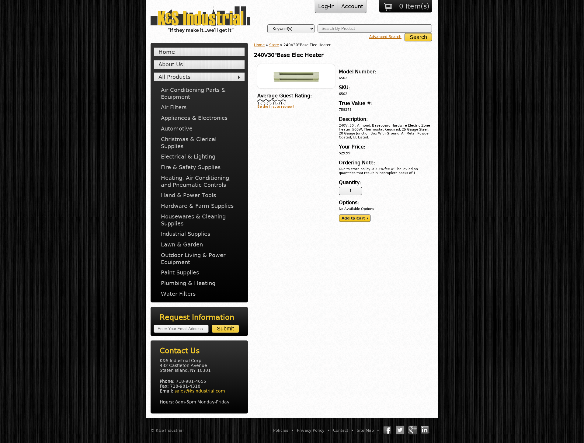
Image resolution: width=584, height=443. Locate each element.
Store (274, 45)
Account (352, 6)
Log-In (326, 6)
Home (166, 52)
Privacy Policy (311, 430)
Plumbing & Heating (188, 283)
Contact (340, 430)
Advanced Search (385, 37)
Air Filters (173, 107)
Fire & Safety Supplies (191, 167)
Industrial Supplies (185, 234)
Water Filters (178, 294)
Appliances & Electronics (194, 118)
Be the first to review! (275, 107)
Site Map (365, 430)
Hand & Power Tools (188, 195)
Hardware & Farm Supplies (197, 206)
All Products (174, 77)
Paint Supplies (180, 272)
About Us (170, 64)
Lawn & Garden (182, 244)
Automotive (177, 128)
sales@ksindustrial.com (200, 391)
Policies (280, 430)
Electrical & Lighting (188, 156)
